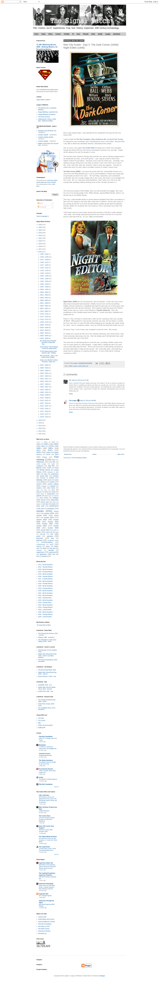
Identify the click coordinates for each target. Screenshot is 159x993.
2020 (40, 241)
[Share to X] (104, 363)
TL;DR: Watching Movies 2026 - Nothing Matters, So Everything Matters (47, 47)
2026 (40, 224)
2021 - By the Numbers (45, 593)
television (43, 554)
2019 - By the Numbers (45, 586)
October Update (43, 135)
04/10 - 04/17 (44, 379)
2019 (40, 244)
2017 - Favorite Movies (45, 579)
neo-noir (42, 534)
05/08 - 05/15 (44, 368)
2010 (40, 434)
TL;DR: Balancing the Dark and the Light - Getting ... (48, 352)
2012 (40, 428)
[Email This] (100, 363)
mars (42, 508)
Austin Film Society (116, 139)
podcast (39, 540)
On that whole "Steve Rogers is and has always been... (49, 347)
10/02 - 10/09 (44, 287)
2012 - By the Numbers (45, 564)
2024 (40, 230)
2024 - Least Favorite (45, 609)
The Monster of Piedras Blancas (48, 779)
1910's (45, 442)
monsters (50, 508)
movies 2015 (49, 513)
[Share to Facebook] (107, 363)
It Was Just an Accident (45, 725)
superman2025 (54, 552)
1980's (38, 448)
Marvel (38, 468)
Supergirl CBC (43, 894)
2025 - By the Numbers (45, 612)
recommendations (47, 542)
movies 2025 (53, 528)
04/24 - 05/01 (44, 373)
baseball (42, 478)
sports (44, 548)
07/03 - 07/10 (44, 322)
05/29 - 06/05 (44, 336)
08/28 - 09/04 (44, 300)
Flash (53, 460)
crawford (52, 486)
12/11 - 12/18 (44, 259)
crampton (43, 486)
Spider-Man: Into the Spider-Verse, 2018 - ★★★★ (47, 688)
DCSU (48, 454)
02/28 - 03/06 (44, 395)
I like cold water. (44, 795)
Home (36, 34)
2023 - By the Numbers (45, 600)
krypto (38, 504)
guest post (48, 495)
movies (75, 366)
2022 (40, 235)
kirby (54, 502)
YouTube (66, 34)
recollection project (53, 540)
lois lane (45, 504)
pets (52, 538)
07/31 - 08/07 (44, 311)
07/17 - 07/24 (44, 316)
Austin (48, 452)
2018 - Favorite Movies (45, 583)
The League (73, 400)
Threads (85, 34)
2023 (40, 233)
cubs (37, 490)
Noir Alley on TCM (44, 926)
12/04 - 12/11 (44, 262)
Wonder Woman (45, 470)
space (48, 546)
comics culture (53, 484)
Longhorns (39, 466)
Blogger (102, 976)
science (38, 546)
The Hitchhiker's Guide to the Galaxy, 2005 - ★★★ (47, 640)
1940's (71, 366)
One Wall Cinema (43, 929)
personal (39, 538)
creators (39, 488)
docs (53, 490)
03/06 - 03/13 (44, 392)
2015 (40, 420)
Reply (71, 394)
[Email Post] (96, 363)
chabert (52, 482)
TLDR (49, 468)
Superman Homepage (46, 883)
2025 (40, 227)
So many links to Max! (43, 625)
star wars (53, 548)
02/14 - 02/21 (44, 400)
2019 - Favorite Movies (45, 588)
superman (40, 552)
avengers (56, 476)
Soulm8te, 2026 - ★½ (45, 685)
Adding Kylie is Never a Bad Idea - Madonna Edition (47, 120)
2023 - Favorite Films (44, 602)
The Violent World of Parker (48, 836)
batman (51, 478)
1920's (53, 442)
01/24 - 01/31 (44, 408)
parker (38, 536)
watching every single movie (49, 89)
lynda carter (40, 506)
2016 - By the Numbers (45, 574)
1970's (51, 446)
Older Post (120, 454)
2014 (40, 423)
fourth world (40, 494)
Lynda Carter (42, 917)
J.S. (70, 380)
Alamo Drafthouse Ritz (99, 139)
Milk (39, 723)
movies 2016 (81, 366)
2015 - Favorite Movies (45, 572)
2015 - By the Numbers (45, 569)
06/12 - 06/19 (44, 330)
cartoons (43, 482)
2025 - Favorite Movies (45, 614)
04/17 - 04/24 (44, 376)
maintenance (54, 506)
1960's (43, 446)
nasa (57, 532)
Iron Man (52, 462)
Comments (42, 207)
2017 (40, 249)
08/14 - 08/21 (44, 306)
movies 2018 (49, 517)
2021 (40, 238)
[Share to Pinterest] (109, 363)
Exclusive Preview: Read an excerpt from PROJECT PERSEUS (47, 819)
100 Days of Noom (44, 117)
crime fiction (51, 488)
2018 (40, 246)
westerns (45, 556)
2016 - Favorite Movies (45, 576)
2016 (40, 252)
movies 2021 (53, 522)
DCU (57, 454)
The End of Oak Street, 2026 (47, 670)
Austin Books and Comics (46, 919)
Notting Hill (41, 727)
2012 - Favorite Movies (45, 567)
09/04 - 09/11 (44, 298)
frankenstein (51, 494)
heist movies (44, 498)
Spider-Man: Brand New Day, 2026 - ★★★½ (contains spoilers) (47, 655)
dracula (38, 492)
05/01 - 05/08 (44, 370)
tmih (53, 554)
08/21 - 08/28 (44, 303)
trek (37, 556)
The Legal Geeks (44, 847)
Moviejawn (42, 745)
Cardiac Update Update (45, 137)
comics (39, 484)
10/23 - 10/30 (44, 278)
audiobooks (55, 474)
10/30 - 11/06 (44, 276)
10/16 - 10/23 (44, 281)
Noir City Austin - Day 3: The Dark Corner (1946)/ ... (49, 356)
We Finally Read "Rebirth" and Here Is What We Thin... (48, 342)
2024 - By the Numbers (45, 605)
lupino (54, 504)
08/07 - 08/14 (44, 308)
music (38, 532)
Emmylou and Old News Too (47, 131)
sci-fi (51, 544)
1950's (56, 444)
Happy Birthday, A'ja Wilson (46, 114)
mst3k (55, 530)
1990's (50, 448)
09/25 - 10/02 (44, 289)
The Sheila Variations (46, 760)
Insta (78, 34)
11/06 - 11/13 (44, 273)
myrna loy (49, 532)
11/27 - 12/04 (44, 265)
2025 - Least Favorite (45, 617)
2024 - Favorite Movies (45, 607)
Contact (58, 34)
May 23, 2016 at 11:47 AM (80, 380)
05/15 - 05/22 (44, 365)
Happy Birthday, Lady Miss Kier (48, 112)
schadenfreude (40, 544)
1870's (38, 442)
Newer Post (67, 454)
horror (43, 500)
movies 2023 (41, 526)
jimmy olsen (45, 502)
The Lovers (41, 720)
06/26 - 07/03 (44, 325)
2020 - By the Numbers (45, 591)
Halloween (40, 462)
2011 (40, 431)
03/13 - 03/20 (44, 389)
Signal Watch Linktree (43, 100)
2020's (38, 452)
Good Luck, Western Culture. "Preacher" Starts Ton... (49, 360)
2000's (38, 450)
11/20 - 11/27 (44, 268)
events (53, 492)
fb (73, 34)
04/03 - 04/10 (44, 381)
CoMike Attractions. (44, 810)
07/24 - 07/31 (44, 314)
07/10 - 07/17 (44, 319)
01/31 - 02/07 (44, 406)
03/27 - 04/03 (44, 384)
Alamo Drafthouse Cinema (46, 921)
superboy (39, 550)
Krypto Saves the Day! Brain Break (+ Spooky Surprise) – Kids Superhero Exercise (47, 887)
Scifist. (41, 777)
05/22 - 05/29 (44, 338)
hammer (56, 495)
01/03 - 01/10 (44, 417)
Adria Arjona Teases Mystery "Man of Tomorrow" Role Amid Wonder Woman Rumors (47, 866)
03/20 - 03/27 (44, 387)
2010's (50, 450)
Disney (44, 457)
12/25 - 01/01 (44, 254)
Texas (57, 468)
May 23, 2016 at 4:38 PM (88, 400)
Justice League (41, 464)
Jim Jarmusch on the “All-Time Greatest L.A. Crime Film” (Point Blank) (48, 840)
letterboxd (116, 34)
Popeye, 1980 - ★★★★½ (46, 637)
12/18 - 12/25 (44, 257)
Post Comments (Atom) (79, 458)
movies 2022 (47, 524)
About (43, 34)
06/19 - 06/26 (44, 327)
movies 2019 (41, 519)
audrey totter (44, 476)
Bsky (93, 34)
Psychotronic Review (46, 769)
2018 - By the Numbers (45, 581)
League (107, 34)
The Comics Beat (44, 816)
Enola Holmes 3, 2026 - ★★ (47, 676)
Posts (41, 203)
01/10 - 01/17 (44, 414)
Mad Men (51, 466)
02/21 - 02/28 (44, 398)
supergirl (51, 550)
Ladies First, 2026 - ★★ (45, 691)
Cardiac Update (43, 141)
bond (49, 480)
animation (50, 472)
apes (45, 474)
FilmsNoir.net (42, 933)
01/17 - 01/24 (44, 411)
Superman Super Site (46, 863)
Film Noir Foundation (83, 139)
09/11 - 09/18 (44, 295)
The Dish (41, 718)
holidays (55, 498)
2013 (40, 425)
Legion (53, 464)
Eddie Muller (90, 148)
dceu (45, 490)
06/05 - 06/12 (44, 333)
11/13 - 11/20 (44, 270)
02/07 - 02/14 (44, 403)
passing (50, 536)
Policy (50, 34)
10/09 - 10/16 (44, 284)
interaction (55, 500)
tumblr (100, 34)
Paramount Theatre (44, 931)
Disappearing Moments (45, 755)
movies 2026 (45, 530)
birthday (39, 480)
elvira (46, 492)
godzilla (38, 496)
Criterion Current (44, 753)
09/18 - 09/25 (44, 292)
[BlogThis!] (102, 363)
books (57, 480)
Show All (56, 786)
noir (87, 366)
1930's (38, 444)
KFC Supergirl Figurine (45, 895)
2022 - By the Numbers (45, 595)
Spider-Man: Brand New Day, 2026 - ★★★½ (47, 673)
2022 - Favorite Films (44, 598)
